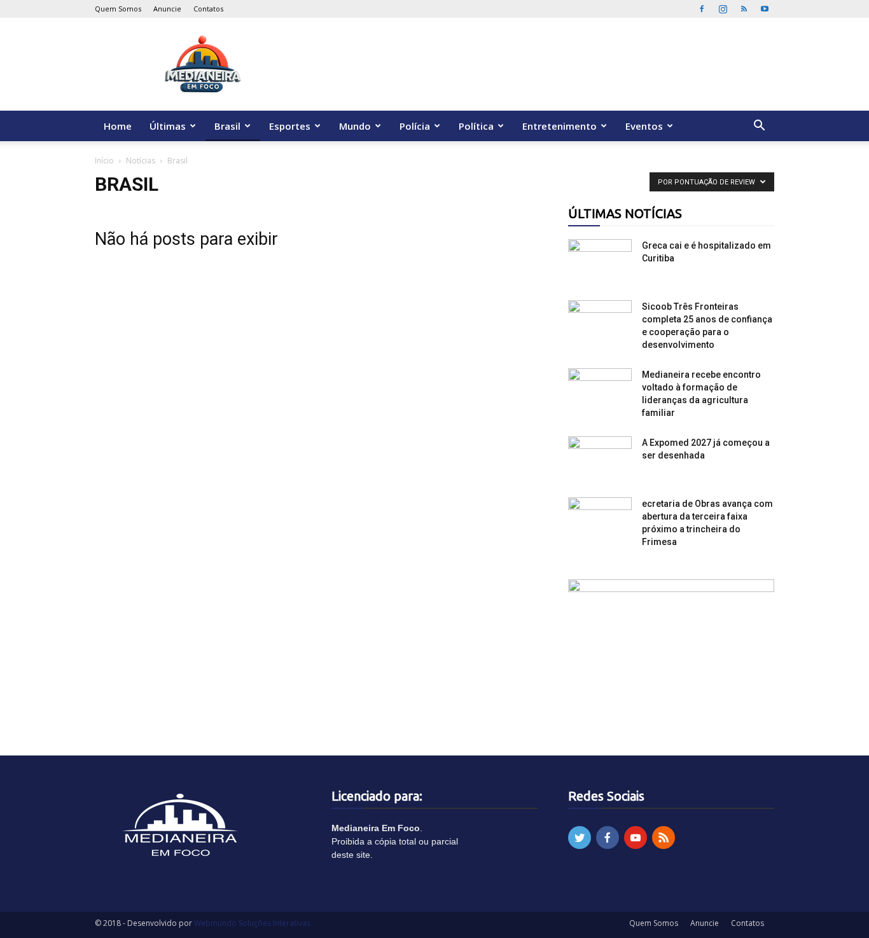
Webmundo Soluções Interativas (252, 923)
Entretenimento (559, 126)
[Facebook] (701, 9)
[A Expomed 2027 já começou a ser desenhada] (600, 458)
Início (104, 160)
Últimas (167, 126)
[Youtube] (764, 9)
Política (476, 126)
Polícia (415, 126)
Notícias (140, 160)
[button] (759, 127)
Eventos (644, 126)
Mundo (355, 126)
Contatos (208, 8)
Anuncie (167, 8)
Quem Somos (118, 8)
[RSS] (743, 9)
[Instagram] (722, 9)
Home (118, 126)
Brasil (227, 126)
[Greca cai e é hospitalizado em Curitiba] (600, 261)
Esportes (289, 126)
